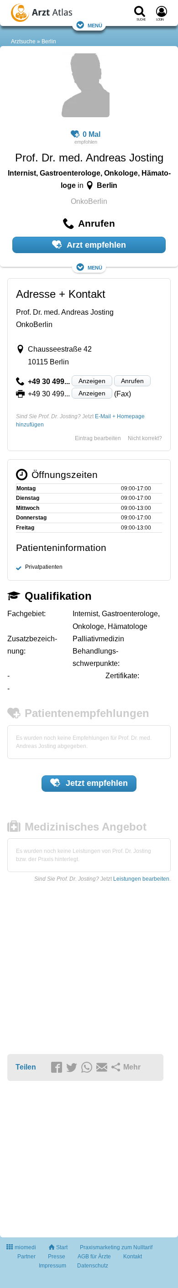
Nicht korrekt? (145, 438)
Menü (95, 25)
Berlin (49, 41)
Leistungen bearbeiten (141, 879)
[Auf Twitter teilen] (73, 1068)
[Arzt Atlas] (54, 14)
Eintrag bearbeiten (98, 438)
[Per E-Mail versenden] (103, 1068)
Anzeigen (92, 380)
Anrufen (132, 380)
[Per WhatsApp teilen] (88, 1068)
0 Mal (91, 134)
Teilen (26, 1067)
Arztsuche (23, 41)
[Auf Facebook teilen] (58, 1068)
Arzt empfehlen (95, 244)
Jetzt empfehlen (95, 783)
